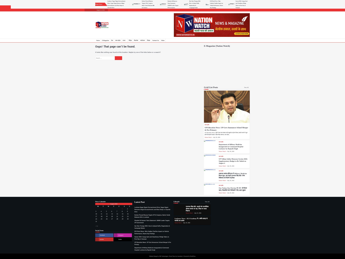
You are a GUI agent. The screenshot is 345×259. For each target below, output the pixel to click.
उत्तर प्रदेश (117, 40)
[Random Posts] (245, 40)
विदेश (130, 40)
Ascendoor (180, 256)
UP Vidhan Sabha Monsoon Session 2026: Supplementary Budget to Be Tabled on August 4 (233, 161)
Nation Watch (208, 137)
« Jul (96, 226)
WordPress (192, 256)
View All (246, 87)
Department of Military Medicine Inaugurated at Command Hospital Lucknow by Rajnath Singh (231, 147)
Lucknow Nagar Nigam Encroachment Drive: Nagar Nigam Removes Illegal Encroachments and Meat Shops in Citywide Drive (152, 209)
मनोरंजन (142, 40)
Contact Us (155, 40)
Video (163, 40)
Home (98, 40)
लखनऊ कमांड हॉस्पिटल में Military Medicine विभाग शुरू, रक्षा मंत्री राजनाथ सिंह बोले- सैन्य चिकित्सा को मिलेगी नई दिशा (233, 176)
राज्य (124, 40)
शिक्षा (148, 40)
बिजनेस (136, 40)
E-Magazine (105, 40)
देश (112, 40)
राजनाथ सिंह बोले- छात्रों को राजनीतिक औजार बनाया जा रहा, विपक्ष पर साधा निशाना (197, 209)
